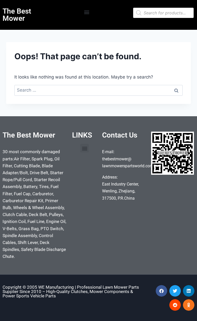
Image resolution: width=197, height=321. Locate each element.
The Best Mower (17, 15)
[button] (86, 12)
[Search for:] (98, 90)
